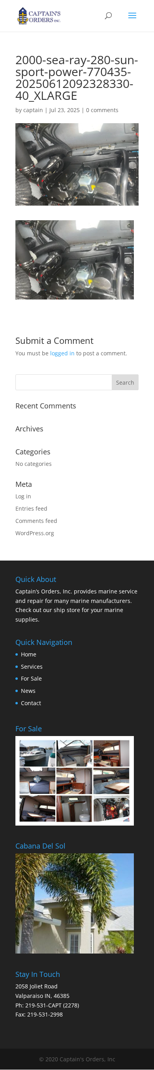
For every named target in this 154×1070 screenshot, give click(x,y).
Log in (23, 496)
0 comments (102, 110)
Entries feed (31, 508)
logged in (62, 353)
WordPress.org (34, 533)
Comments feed (36, 521)
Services (32, 666)
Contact (31, 703)
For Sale (31, 678)
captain (33, 110)
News (28, 690)
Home (28, 654)
